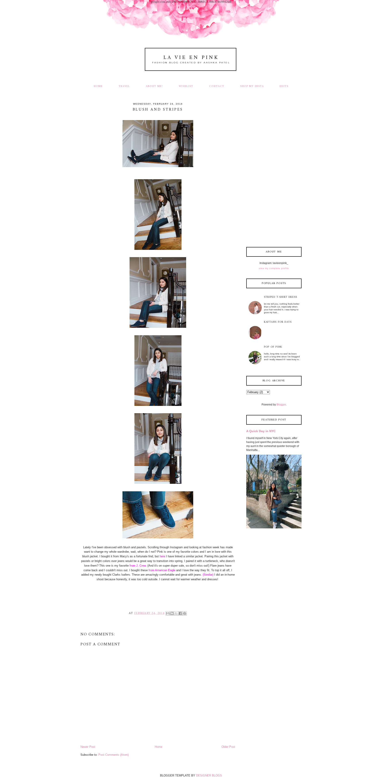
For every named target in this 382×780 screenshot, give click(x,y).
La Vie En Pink (191, 57)
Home (98, 86)
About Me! (154, 86)
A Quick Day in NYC (261, 431)
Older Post (228, 746)
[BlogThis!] (172, 613)
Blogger (281, 404)
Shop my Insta (252, 86)
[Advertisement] (274, 172)
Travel (124, 86)
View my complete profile (274, 268)
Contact (216, 86)
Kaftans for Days (278, 322)
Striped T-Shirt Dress (280, 297)
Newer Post (87, 746)
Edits (284, 86)
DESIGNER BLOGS (209, 775)
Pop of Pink (273, 347)
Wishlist (186, 86)
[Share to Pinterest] (184, 613)
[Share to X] (176, 613)
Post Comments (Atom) (113, 754)
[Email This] (168, 613)
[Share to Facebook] (180, 613)
